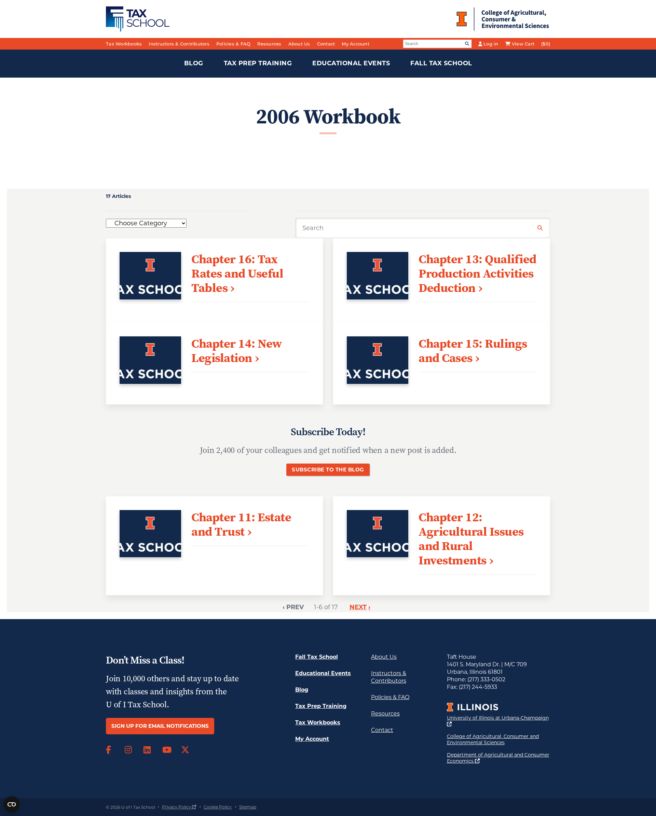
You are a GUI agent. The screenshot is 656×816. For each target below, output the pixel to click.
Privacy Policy (179, 807)
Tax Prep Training (258, 63)
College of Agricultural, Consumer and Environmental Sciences (498, 739)
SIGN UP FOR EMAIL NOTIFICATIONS (160, 726)
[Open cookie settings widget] (11, 804)
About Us (299, 43)
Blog (193, 63)
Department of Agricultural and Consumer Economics (498, 758)
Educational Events (351, 63)
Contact (326, 43)
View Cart (523, 43)
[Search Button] (540, 228)
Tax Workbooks (124, 43)
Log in (490, 43)
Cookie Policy (218, 807)
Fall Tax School (441, 63)
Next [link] (358, 607)
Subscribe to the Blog (328, 469)
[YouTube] (166, 750)
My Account (355, 43)
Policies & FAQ (233, 43)
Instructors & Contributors (179, 43)
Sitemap (247, 807)
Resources (269, 43)
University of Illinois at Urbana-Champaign (498, 721)
